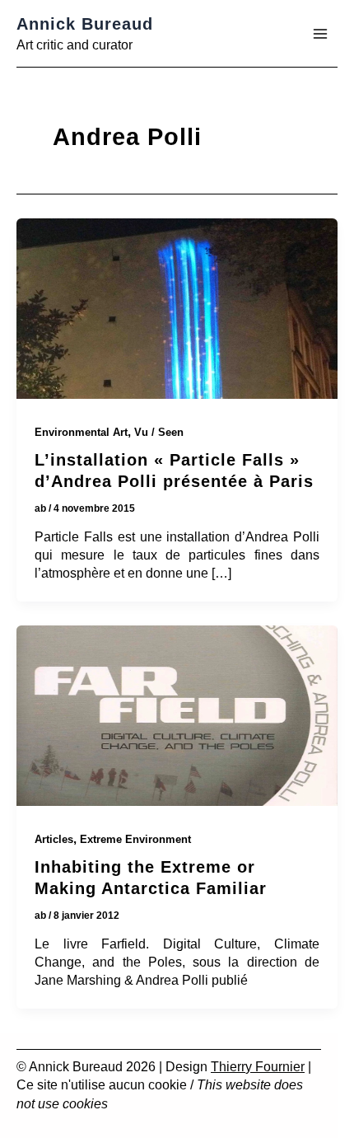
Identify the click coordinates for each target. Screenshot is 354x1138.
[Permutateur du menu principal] (320, 33)
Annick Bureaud (84, 24)
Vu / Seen (159, 432)
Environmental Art (81, 432)
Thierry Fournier (258, 1067)
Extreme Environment (135, 839)
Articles (54, 839)
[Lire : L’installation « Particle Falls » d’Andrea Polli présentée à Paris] (177, 311)
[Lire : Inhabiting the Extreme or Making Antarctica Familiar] (177, 718)
